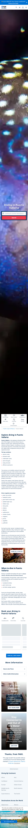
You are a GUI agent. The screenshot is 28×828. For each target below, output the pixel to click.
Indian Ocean (18, 784)
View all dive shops (14, 655)
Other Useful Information (11, 674)
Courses (23, 620)
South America (5, 794)
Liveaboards (5, 620)
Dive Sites (13, 620)
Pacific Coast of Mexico (9, 428)
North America (18, 788)
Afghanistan (4, 805)
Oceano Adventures (14, 761)
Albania (16, 805)
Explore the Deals (13, 3)
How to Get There (8, 669)
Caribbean (4, 781)
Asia (15, 777)
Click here (24, 825)
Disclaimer (17, 763)
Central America (18, 781)
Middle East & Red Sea (5, 789)
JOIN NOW (14, 746)
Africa (3, 777)
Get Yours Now (14, 707)
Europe (3, 784)
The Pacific (17, 794)
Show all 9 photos (17, 551)
